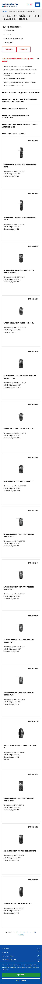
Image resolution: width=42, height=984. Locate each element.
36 (35, 932)
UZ (28, 5)
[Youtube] (38, 961)
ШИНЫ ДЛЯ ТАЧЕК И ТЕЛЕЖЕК (14, 86)
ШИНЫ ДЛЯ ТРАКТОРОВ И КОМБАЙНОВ (18, 66)
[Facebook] (38, 949)
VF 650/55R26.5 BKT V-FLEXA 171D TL (18, 481)
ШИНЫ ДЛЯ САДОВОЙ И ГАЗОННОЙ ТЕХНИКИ (20, 82)
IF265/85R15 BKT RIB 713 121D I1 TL (18, 904)
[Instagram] (38, 955)
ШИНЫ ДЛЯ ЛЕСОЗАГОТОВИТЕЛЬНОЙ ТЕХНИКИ (20, 70)
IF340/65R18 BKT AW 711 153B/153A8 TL (20, 851)
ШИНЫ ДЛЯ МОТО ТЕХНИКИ (13, 134)
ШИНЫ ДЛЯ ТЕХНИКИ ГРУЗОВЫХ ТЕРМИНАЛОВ (15, 116)
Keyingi (21, 934)
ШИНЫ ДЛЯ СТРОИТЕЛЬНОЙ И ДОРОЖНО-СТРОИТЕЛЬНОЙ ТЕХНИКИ (19, 100)
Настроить (21, 980)
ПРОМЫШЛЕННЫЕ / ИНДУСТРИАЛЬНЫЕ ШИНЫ (21, 92)
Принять (21, 975)
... (30, 932)
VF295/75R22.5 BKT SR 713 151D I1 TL (19, 428)
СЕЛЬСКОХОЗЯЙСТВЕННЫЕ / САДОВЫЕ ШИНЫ (17, 60)
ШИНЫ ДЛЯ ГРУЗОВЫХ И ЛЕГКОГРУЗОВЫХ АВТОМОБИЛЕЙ (19, 125)
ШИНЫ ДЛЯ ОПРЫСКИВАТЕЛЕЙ (15, 79)
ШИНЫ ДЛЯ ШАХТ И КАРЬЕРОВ (14, 108)
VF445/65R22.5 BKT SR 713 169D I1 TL (19, 323)
